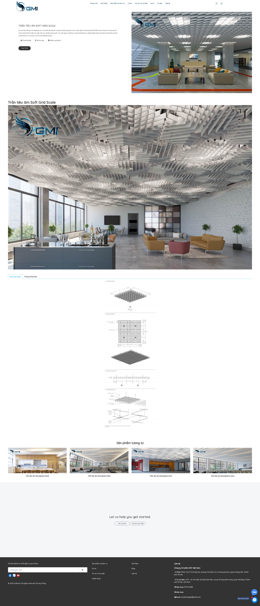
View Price (24, 48)
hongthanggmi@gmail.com (191, 597)
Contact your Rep (138, 523)
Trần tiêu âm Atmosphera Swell (37, 476)
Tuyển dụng (96, 578)
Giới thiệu (104, 3)
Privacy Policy (41, 583)
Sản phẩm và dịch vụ (117, 3)
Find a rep (40, 40)
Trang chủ (94, 3)
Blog (152, 3)
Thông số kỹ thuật (30, 277)
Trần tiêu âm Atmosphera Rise (99, 476)
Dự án (130, 3)
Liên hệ (167, 3)
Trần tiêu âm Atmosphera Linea (222, 476)
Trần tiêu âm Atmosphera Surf (161, 476)
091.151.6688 (188, 587)
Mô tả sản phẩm (15, 277)
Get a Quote (122, 523)
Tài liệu (159, 3)
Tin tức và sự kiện (141, 3)
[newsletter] (82, 569)
